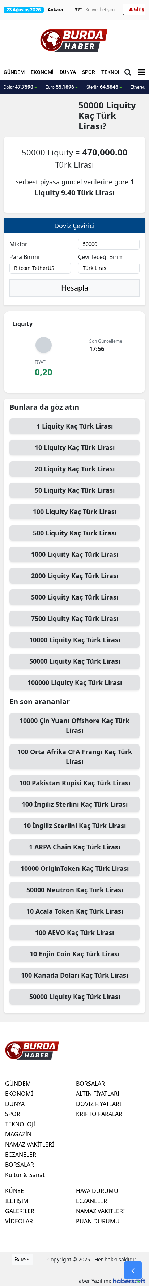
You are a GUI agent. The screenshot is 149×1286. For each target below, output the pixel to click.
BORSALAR (19, 1165)
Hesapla (74, 288)
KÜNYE (14, 1191)
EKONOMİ (42, 72)
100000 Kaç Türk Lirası (74, 682)
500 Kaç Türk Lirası (74, 533)
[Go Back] (133, 1270)
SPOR (88, 72)
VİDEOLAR (19, 1221)
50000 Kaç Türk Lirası (74, 661)
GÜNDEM (14, 72)
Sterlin (102, 87)
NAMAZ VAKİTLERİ (29, 1144)
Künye (91, 10)
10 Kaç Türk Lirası (75, 447)
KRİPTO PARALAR (99, 1114)
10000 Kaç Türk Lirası (74, 639)
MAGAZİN (18, 1134)
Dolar (18, 87)
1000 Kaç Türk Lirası (74, 554)
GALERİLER (19, 1211)
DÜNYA (68, 72)
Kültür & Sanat (25, 1175)
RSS (24, 1259)
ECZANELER (20, 1154)
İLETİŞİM (17, 1201)
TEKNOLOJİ (115, 72)
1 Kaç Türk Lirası (75, 426)
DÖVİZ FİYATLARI (98, 1104)
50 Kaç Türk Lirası (75, 490)
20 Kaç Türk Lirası (75, 468)
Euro (60, 87)
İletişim (107, 10)
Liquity (121, 105)
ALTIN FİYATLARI (97, 1094)
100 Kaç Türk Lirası (74, 511)
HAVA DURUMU (97, 1191)
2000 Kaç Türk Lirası (74, 575)
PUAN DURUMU (98, 1221)
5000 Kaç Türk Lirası (74, 597)
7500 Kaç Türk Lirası (74, 618)
